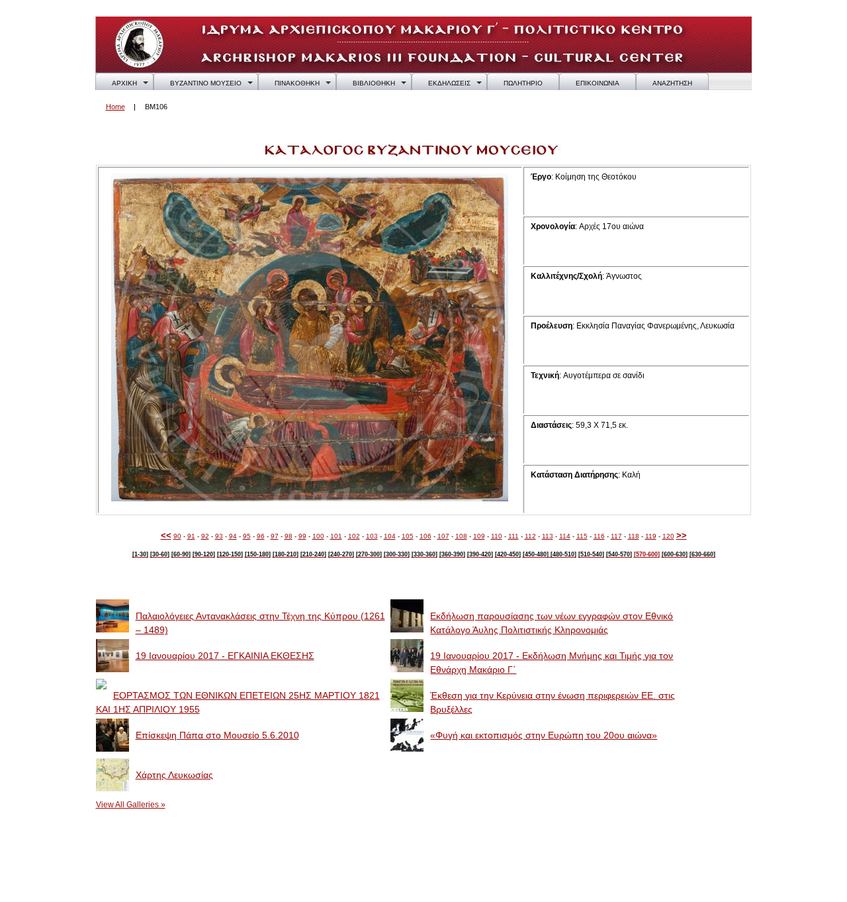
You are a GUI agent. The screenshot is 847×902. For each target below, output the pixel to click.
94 (233, 536)
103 (372, 536)
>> (681, 535)
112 (530, 536)
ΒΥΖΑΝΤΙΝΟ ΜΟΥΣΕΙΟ (206, 83)
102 (354, 536)
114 (564, 536)
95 (247, 536)
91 (191, 536)
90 (177, 536)
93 (219, 536)
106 (425, 536)
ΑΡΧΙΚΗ (124, 83)
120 (668, 536)
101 (336, 536)
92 (205, 536)
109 (479, 536)
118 (633, 536)
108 (461, 536)
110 (496, 536)
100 (318, 536)
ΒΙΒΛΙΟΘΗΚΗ (374, 83)
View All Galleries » (130, 804)
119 (650, 536)
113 (547, 536)
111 (513, 536)
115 (582, 536)
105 (408, 536)
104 (390, 536)
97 (275, 536)
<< (166, 535)
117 (616, 536)
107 (443, 536)
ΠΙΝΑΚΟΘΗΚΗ (297, 83)
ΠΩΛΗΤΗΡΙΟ (523, 83)
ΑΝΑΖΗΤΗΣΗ (672, 83)
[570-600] (647, 554)
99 (302, 536)
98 (288, 536)
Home (115, 107)
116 (599, 536)
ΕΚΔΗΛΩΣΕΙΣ (449, 83)
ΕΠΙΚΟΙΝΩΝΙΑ (597, 83)
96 (261, 536)
